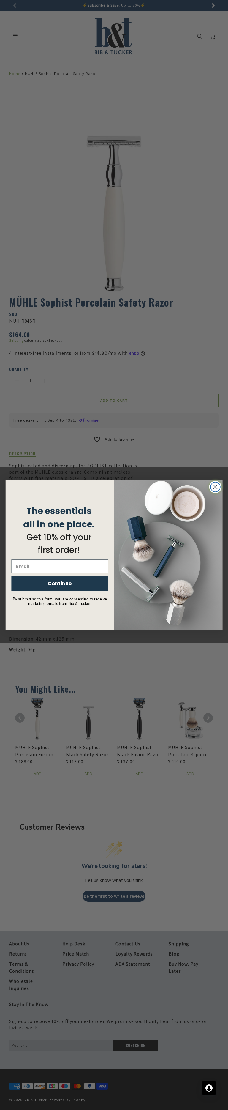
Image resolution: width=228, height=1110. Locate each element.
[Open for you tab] (209, 1088)
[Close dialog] (215, 487)
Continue (60, 583)
